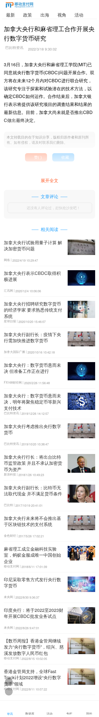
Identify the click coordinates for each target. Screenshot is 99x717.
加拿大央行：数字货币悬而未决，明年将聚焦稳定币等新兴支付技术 (32, 401)
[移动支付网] (19, 6)
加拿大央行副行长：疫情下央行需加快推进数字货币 (32, 337)
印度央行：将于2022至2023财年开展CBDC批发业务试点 (33, 613)
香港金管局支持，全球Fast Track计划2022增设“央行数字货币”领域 (32, 677)
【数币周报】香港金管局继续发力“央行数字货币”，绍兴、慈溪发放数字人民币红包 (34, 647)
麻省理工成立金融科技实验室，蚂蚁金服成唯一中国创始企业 (32, 555)
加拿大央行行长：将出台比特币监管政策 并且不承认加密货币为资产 (33, 463)
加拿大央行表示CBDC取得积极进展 (32, 276)
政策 (27, 15)
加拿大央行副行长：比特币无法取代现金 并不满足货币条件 (33, 490)
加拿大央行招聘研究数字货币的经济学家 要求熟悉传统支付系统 (33, 310)
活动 (79, 15)
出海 (44, 15)
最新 (10, 15)
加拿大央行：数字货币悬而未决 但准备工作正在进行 (32, 368)
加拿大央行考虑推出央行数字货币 (32, 429)
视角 (61, 15)
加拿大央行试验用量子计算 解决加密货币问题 (33, 245)
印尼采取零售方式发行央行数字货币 (32, 582)
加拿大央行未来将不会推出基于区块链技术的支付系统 (32, 521)
